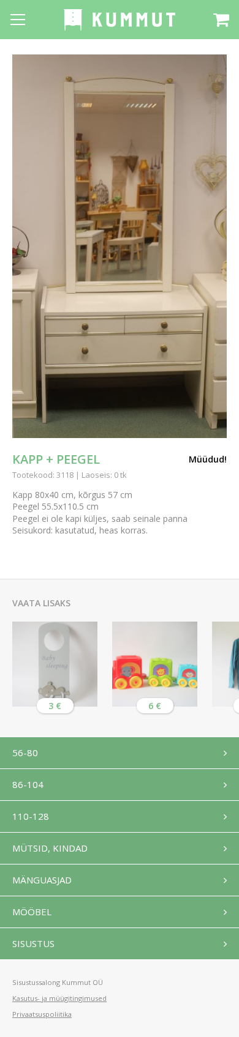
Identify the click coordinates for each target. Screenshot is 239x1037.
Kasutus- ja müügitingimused (59, 998)
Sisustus (33, 943)
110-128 (30, 816)
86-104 (28, 784)
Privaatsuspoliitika (42, 1014)
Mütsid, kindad (50, 848)
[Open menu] (17, 19)
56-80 (25, 752)
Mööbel (31, 911)
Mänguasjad (42, 880)
